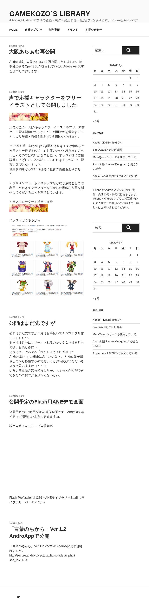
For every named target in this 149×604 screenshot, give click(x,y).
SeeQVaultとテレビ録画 (107, 149)
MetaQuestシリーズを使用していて (114, 157)
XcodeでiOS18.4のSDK (107, 142)
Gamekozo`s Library (49, 14)
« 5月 (96, 121)
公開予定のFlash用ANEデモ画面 (46, 402)
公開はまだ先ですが (32, 323)
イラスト (72, 29)
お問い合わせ (94, 29)
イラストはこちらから (24, 220)
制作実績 (54, 29)
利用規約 (59, 132)
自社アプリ (32, 29)
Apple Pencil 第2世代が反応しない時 (115, 175)
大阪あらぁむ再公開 (32, 51)
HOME (13, 29)
